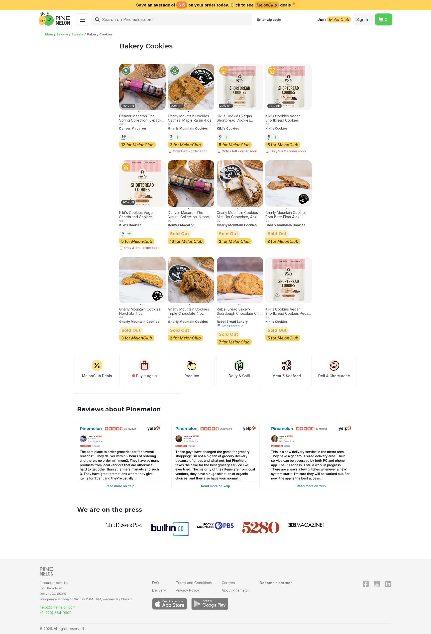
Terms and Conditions (194, 583)
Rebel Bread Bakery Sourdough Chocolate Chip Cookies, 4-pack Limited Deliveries (239, 311)
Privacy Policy (187, 590)
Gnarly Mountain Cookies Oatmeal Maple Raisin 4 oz (190, 118)
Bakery (62, 34)
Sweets (77, 34)
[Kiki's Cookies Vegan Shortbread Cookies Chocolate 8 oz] (288, 87)
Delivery (159, 590)
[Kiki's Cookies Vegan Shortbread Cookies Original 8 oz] (240, 87)
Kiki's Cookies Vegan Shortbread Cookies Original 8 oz (234, 118)
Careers (228, 583)
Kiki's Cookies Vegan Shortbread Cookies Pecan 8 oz (287, 311)
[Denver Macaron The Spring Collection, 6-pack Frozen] (142, 87)
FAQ (155, 583)
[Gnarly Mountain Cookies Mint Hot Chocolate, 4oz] (240, 183)
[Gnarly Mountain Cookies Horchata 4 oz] (142, 280)
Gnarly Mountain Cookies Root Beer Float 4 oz (286, 215)
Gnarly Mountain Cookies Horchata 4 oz (139, 311)
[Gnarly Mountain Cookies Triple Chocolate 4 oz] (191, 280)
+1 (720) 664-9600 (56, 613)
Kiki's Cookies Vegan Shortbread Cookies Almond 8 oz (136, 215)
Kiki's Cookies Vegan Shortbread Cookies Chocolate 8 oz (283, 118)
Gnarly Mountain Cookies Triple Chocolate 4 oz (188, 311)
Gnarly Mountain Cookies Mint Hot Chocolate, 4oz (237, 215)
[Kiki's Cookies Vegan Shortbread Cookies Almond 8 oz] (142, 183)
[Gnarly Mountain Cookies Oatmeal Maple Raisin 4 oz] (191, 87)
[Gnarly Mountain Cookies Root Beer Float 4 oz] (288, 183)
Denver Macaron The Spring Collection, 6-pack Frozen (140, 118)
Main (49, 34)
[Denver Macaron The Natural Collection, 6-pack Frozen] (191, 183)
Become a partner (276, 583)
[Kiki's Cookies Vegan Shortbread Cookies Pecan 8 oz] (288, 280)
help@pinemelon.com (57, 607)
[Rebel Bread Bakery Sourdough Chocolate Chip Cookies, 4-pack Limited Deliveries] (240, 280)
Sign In (362, 19)
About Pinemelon (236, 590)
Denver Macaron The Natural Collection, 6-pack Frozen (189, 215)
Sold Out (179, 233)
